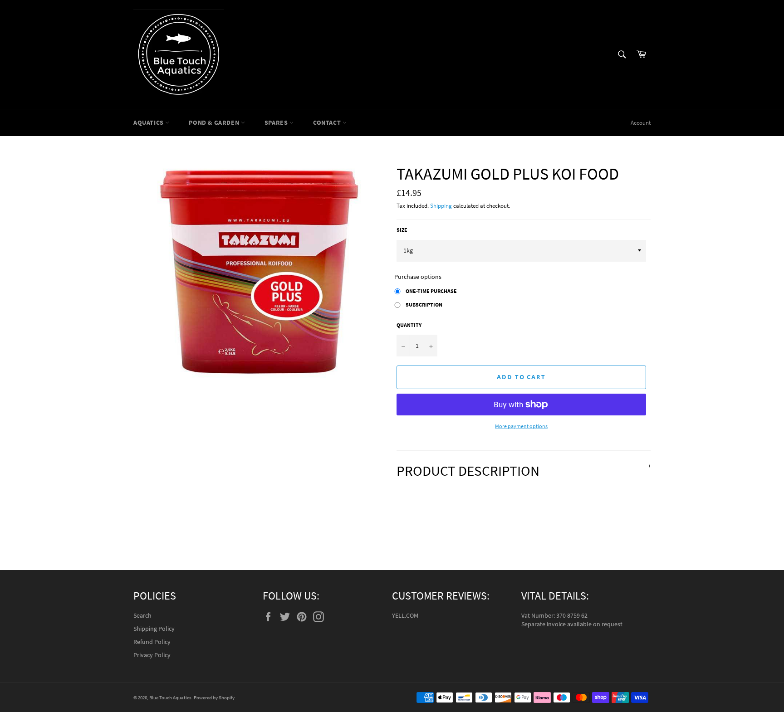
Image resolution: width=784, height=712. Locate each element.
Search (142, 615)
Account (641, 123)
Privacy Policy (152, 655)
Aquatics (149, 122)
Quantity (409, 325)
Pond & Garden (214, 122)
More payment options (521, 426)
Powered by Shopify (214, 697)
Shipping (441, 206)
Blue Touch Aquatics (170, 697)
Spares (277, 122)
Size (402, 229)
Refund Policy (152, 642)
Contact (328, 122)
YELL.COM (405, 615)
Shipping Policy (154, 628)
